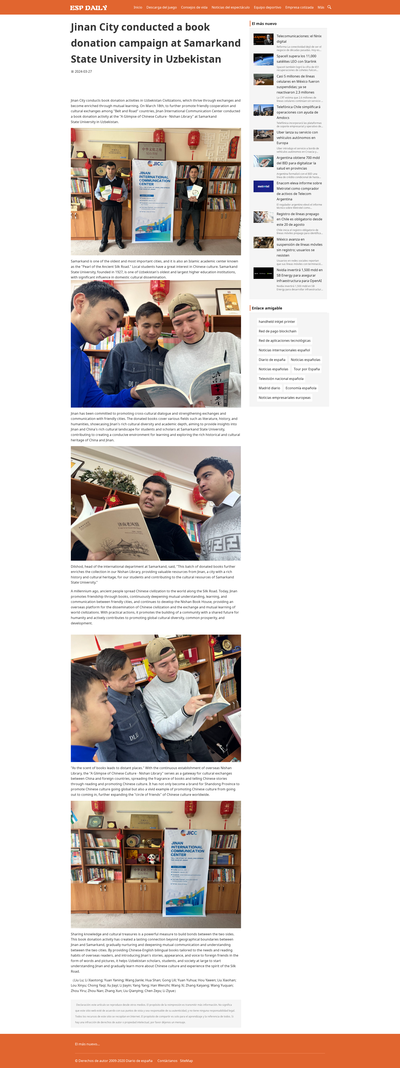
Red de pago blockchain (277, 331)
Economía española (301, 388)
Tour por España (307, 369)
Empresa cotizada (299, 7)
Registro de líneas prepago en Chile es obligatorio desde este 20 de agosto (299, 219)
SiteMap (186, 1060)
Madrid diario (269, 388)
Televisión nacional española (281, 378)
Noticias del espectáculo (231, 7)
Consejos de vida (194, 7)
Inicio (138, 7)
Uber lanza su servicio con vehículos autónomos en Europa (297, 137)
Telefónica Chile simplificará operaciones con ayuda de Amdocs (298, 112)
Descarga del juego (161, 7)
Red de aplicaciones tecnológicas (285, 340)
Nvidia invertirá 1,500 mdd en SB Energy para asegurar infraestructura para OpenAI (300, 275)
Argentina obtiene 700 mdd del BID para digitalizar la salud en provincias (298, 163)
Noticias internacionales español (284, 350)
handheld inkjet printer (277, 321)
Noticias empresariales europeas (285, 397)
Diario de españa (272, 359)
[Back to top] (394, 1062)
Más (321, 7)
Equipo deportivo (267, 7)
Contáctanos (168, 1060)
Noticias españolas (305, 359)
